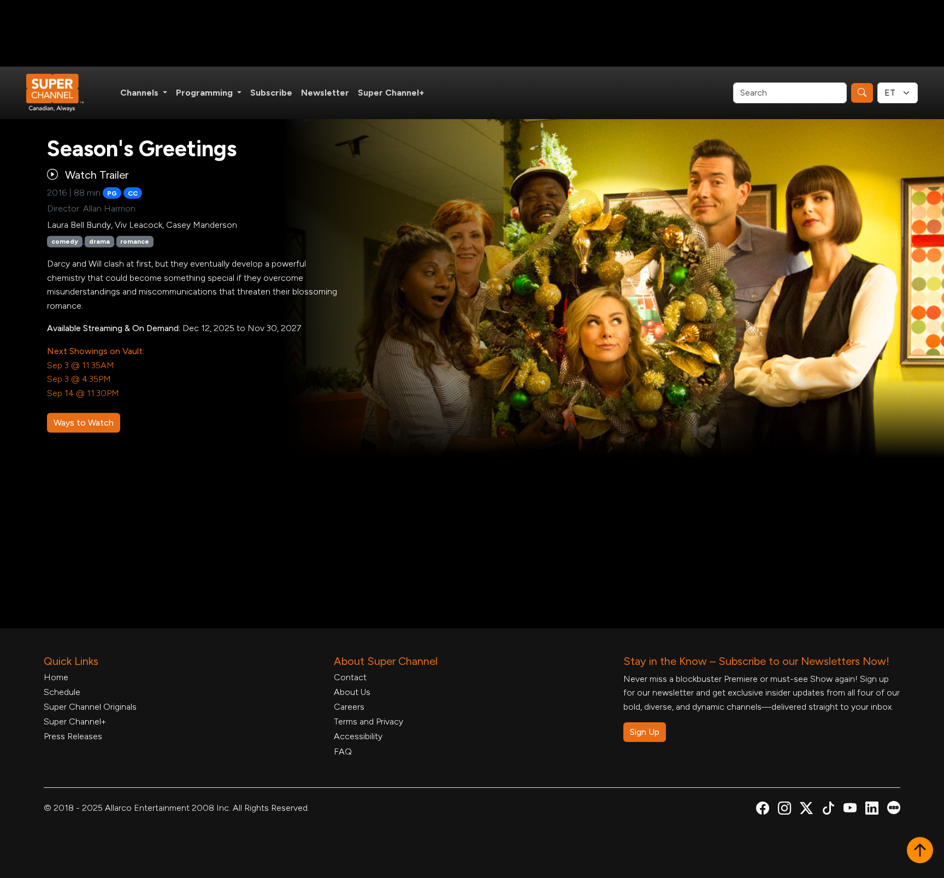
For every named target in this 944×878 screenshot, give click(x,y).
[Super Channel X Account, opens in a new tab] (806, 810)
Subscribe (271, 92)
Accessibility (358, 736)
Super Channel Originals (90, 707)
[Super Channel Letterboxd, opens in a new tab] (893, 807)
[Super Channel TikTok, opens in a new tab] (828, 810)
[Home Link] (62, 93)
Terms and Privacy (368, 721)
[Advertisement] (472, 33)
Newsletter (325, 92)
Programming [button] (205, 92)
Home (56, 677)
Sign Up (644, 732)
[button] (920, 851)
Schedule (62, 692)
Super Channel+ (391, 92)
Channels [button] (140, 92)
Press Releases (73, 736)
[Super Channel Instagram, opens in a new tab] (784, 810)
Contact (350, 677)
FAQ (343, 751)
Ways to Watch (84, 422)
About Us (352, 692)
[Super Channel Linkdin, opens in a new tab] (871, 810)
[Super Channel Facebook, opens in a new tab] (762, 810)
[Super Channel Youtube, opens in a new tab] (850, 810)
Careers (349, 707)
